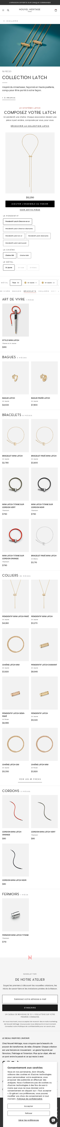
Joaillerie (10, 21)
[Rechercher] (8, 10)
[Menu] (3, 10)
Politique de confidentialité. (30, 1099)
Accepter (28, 1106)
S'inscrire (30, 1008)
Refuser (28, 1113)
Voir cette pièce (30, 210)
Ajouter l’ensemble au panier (30, 204)
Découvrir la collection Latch (30, 126)
